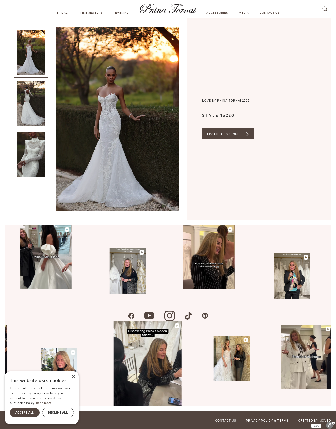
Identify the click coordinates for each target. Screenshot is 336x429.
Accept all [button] (24, 412)
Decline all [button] (58, 412)
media (244, 12)
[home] (168, 9)
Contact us (270, 12)
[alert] (42, 397)
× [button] (73, 377)
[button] (63, 9)
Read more (44, 403)
